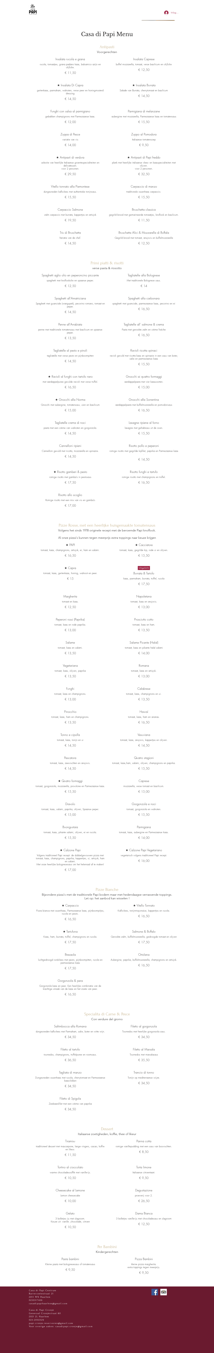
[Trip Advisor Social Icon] (163, 1292)
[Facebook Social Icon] (154, 1292)
